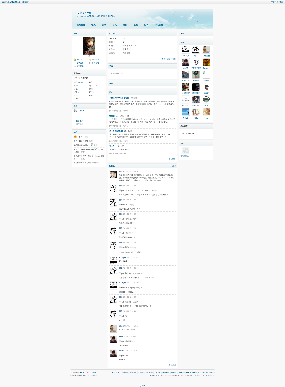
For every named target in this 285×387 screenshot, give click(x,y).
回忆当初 (122, 326)
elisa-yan (122, 172)
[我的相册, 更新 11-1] (79, 114)
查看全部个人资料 (169, 59)
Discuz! (82, 372)
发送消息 (80, 66)
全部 (174, 166)
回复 (86, 137)
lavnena (196, 81)
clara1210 (185, 81)
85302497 (196, 93)
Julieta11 (206, 68)
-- (78, 89)
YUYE (185, 118)
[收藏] (98, 16)
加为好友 (95, 60)
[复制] (103, 16)
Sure (206, 118)
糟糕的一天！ (114, 116)
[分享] (108, 16)
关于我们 (115, 372)
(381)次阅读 (113, 153)
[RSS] (112, 16)
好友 (182, 42)
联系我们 (166, 372)
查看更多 (172, 159)
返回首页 (25, 2)
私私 (196, 118)
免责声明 (133, 372)
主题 (136, 25)
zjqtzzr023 (185, 105)
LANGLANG (196, 68)
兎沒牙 (206, 93)
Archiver (157, 372)
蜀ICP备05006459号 (205, 372)
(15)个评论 (124, 141)
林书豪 (206, 81)
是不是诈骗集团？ (116, 131)
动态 (93, 25)
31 (94, 92)
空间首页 (81, 25)
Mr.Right (122, 258)
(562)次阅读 (113, 141)
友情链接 (149, 372)
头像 (75, 33)
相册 (125, 25)
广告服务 (124, 372)
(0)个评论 (124, 153)
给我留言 (80, 63)
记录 (104, 25)
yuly (89, 56)
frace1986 (195, 105)
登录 (281, 2)
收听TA (79, 60)
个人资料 (159, 25)
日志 (115, 25)
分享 (146, 25)
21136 (80, 82)
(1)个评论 (124, 111)
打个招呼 (95, 63)
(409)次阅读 (113, 126)
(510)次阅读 (113, 111)
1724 (95, 86)
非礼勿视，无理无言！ (189, 156)
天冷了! (112, 146)
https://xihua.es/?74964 (86, 16)
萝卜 (206, 105)
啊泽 (120, 186)
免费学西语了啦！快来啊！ (120, 98)
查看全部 (172, 365)
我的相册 (79, 121)
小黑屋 (141, 372)
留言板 (112, 166)
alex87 (121, 336)
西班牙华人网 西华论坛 (11, 2)
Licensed (93, 372)
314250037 (186, 93)
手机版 (174, 372)
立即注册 (274, 2)
